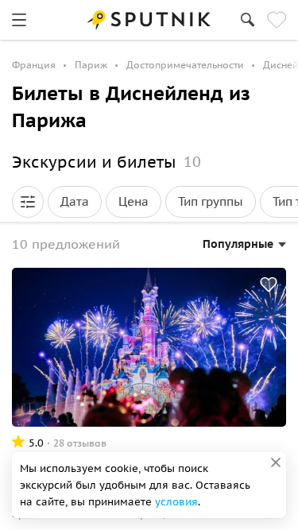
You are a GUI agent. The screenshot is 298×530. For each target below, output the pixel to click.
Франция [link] (34, 65)
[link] (19, 20)
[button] (28, 202)
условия (176, 502)
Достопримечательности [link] (185, 65)
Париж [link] (91, 65)
